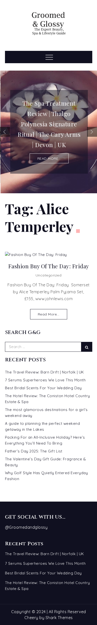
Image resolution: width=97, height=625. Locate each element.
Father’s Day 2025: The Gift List (33, 451)
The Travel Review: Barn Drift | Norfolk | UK (44, 372)
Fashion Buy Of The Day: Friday (48, 266)
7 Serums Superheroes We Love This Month (45, 380)
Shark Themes (59, 617)
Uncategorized (49, 275)
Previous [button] (5, 132)
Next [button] (92, 132)
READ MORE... (48, 158)
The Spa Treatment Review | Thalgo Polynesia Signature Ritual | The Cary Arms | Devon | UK (48, 124)
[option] (48, 132)
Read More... (48, 314)
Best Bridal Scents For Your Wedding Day (43, 388)
